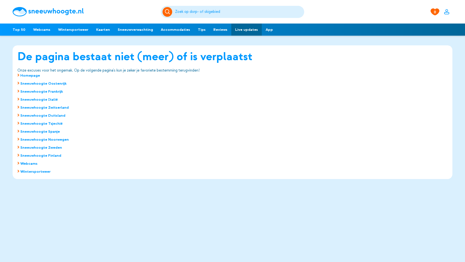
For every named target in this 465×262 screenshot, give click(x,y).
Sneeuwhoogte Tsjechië (41, 123)
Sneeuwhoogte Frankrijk (41, 91)
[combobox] (238, 12)
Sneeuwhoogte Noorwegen (44, 139)
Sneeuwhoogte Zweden (41, 147)
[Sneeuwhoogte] (84, 11)
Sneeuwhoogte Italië (39, 99)
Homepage (30, 75)
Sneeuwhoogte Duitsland (42, 115)
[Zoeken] (238, 12)
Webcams (41, 29)
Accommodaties (175, 29)
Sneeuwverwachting (135, 29)
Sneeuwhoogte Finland (40, 155)
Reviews (220, 29)
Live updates (246, 29)
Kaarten (103, 29)
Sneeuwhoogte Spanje (40, 131)
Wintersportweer (73, 29)
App (269, 29)
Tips (202, 29)
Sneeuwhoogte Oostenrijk (43, 83)
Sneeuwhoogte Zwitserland (44, 107)
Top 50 (19, 29)
